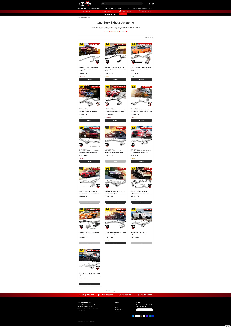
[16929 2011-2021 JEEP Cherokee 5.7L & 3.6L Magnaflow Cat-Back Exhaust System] (89, 137)
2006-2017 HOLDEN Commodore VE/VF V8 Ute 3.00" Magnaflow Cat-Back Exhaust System (141, 69)
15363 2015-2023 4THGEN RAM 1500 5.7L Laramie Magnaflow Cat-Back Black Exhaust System (115, 69)
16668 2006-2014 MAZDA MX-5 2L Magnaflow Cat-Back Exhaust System (115, 192)
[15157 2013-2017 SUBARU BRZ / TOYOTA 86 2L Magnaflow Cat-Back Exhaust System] (89, 259)
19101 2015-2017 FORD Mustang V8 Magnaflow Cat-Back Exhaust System (115, 233)
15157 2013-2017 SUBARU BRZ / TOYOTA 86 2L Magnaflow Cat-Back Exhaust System (89, 274)
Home (79, 17)
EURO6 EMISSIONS (109, 8)
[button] (152, 3)
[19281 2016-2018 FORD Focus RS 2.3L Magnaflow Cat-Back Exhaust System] (89, 96)
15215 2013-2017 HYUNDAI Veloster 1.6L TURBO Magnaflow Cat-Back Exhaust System (141, 110)
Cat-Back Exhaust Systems (85, 17)
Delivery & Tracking (142, 8)
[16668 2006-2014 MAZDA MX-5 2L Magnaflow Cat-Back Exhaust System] (115, 178)
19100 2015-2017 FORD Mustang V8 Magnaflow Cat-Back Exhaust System (114, 151)
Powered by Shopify (91, 321)
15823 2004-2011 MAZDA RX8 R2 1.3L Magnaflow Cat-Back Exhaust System (139, 192)
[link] (107, 290)
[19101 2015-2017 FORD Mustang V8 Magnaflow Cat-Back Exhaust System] (115, 218)
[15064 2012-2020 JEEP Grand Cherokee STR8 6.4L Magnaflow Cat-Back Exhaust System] (115, 96)
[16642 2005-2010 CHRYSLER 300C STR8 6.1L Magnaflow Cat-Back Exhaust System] (141, 137)
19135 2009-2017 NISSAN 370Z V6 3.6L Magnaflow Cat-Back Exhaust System (140, 233)
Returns (130, 8)
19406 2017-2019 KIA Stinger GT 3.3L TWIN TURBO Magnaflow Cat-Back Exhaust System (89, 192)
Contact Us (151, 8)
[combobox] (122, 3)
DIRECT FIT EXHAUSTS (83, 8)
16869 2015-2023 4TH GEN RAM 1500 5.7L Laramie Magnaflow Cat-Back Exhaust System (88, 69)
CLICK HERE (123, 14)
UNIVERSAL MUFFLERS (96, 8)
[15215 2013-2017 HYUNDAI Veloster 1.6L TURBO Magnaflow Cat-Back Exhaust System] (141, 96)
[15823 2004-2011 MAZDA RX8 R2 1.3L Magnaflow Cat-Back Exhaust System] (141, 178)
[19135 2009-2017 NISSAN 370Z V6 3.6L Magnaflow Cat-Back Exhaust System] (141, 218)
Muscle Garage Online (84, 321)
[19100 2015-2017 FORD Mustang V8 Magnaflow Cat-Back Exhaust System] (115, 137)
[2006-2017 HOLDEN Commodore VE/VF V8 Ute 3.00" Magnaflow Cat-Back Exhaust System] (141, 53)
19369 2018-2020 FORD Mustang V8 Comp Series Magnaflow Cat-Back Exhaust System (89, 233)
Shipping (135, 8)
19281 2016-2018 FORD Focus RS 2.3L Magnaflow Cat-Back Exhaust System (88, 110)
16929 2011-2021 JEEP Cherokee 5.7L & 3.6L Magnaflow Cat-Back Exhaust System (89, 151)
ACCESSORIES (118, 8)
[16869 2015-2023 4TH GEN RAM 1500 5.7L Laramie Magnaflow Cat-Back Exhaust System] (89, 53)
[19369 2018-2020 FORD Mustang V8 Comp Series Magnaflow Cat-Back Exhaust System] (89, 218)
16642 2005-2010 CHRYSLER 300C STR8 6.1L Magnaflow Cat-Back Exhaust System (141, 151)
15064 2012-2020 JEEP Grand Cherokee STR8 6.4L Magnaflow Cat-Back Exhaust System (115, 110)
